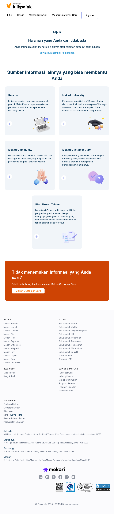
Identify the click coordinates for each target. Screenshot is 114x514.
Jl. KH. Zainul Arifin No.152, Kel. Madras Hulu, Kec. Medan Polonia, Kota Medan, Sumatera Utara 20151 (47, 460)
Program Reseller (67, 387)
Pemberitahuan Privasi (14, 418)
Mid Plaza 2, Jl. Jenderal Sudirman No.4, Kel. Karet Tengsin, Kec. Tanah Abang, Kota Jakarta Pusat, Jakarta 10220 (52, 434)
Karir (6, 415)
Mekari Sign (9, 334)
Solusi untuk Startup (68, 323)
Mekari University (12, 362)
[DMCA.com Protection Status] (103, 487)
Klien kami (8, 411)
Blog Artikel (9, 376)
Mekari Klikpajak (38, 14)
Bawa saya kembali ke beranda (57, 52)
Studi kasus (9, 372)
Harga (20, 14)
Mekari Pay (9, 352)
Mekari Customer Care (64, 14)
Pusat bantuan (66, 372)
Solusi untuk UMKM (68, 327)
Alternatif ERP (65, 355)
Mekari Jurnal (10, 327)
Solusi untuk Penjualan (70, 341)
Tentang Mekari (11, 404)
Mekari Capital (11, 355)
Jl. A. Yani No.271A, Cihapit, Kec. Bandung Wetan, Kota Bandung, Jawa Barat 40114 (39, 451)
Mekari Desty (10, 359)
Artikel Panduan (66, 390)
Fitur (9, 14)
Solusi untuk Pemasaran (70, 345)
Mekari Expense (11, 341)
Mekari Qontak (11, 330)
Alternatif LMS (65, 359)
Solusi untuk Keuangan (70, 337)
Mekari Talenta (11, 323)
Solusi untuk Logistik (69, 352)
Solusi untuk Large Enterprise (73, 330)
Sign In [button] (90, 15)
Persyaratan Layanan (14, 422)
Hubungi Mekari (66, 376)
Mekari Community (68, 380)
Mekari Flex (9, 337)
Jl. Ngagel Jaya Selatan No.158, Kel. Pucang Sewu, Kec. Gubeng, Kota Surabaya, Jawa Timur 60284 (47, 443)
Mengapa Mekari (12, 407)
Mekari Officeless (12, 345)
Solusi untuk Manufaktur (70, 348)
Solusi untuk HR (66, 334)
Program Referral (67, 383)
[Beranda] (19, 5)
